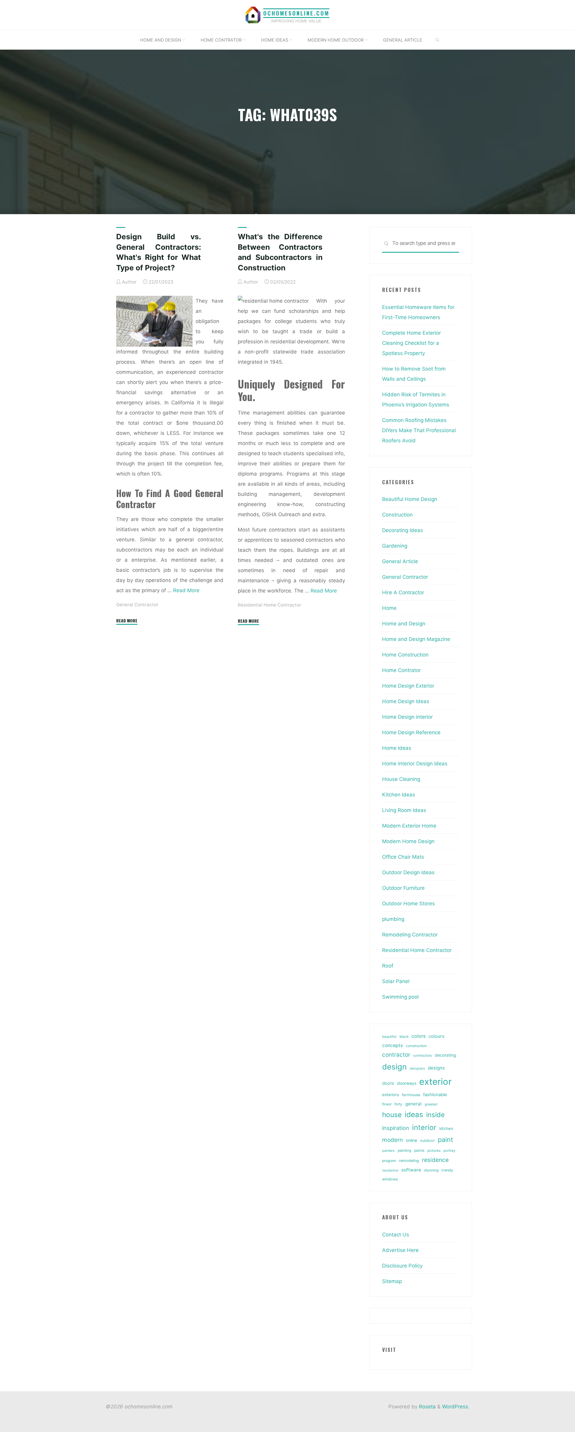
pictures (434, 1150)
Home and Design (403, 624)
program (389, 1161)
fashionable (435, 1094)
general (413, 1104)
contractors (422, 1055)
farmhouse (411, 1095)
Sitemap (392, 1281)
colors (418, 1036)
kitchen (446, 1128)
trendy (447, 1170)
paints (419, 1150)
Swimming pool (400, 997)
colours (436, 1036)
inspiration (395, 1128)
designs (436, 1068)
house (392, 1114)
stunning (431, 1170)
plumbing (393, 919)
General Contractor (137, 604)
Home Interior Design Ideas (414, 764)
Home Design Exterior (408, 686)
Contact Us (395, 1235)
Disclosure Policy (402, 1266)
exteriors (390, 1094)
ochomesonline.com (296, 13)
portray (449, 1150)
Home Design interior (407, 717)
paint (445, 1139)
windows (390, 1179)
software (411, 1170)
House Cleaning (401, 779)
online (411, 1140)
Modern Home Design (408, 841)
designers (417, 1068)
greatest (431, 1104)
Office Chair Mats (403, 857)
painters (388, 1150)
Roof (387, 966)
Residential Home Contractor (269, 604)
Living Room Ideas (404, 810)
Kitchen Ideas (398, 795)
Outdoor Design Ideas (408, 872)
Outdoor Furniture (403, 888)
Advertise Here (400, 1250)
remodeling (409, 1160)
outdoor (427, 1140)
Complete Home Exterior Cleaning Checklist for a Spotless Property (411, 343)
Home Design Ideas (405, 701)
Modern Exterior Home (409, 826)
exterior (435, 1081)
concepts (392, 1045)
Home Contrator (401, 670)
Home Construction (405, 655)
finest (386, 1104)
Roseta (426, 1407)
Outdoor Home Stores (408, 904)
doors (388, 1083)
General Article (400, 561)
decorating (445, 1055)
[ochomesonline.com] (253, 15)
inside (435, 1115)
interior (424, 1127)
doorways (406, 1083)
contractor (396, 1054)
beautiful (389, 1037)
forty (398, 1104)
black (404, 1037)
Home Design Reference (411, 732)
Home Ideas (396, 748)
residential (390, 1170)
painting (404, 1150)
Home (389, 608)
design (394, 1066)
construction (416, 1046)
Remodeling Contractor (410, 935)
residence (435, 1159)
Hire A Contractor (403, 592)
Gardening (394, 546)
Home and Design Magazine (416, 639)
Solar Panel (395, 981)
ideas (414, 1114)
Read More (186, 590)
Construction (397, 515)
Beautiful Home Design (409, 499)
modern (392, 1139)
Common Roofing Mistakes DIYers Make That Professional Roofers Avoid (419, 430)
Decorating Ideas (402, 530)
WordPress (455, 1407)
